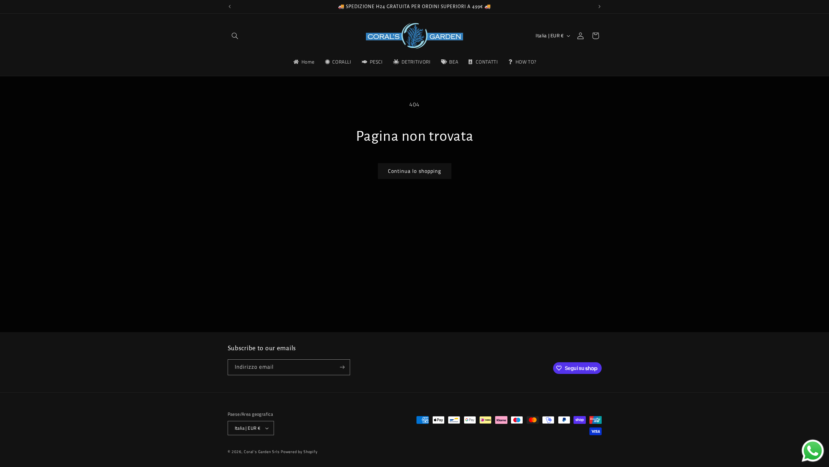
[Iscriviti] (342, 367)
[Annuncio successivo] (599, 6)
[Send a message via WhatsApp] (813, 451)
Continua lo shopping (414, 171)
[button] (235, 35)
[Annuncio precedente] (229, 6)
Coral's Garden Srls (262, 451)
